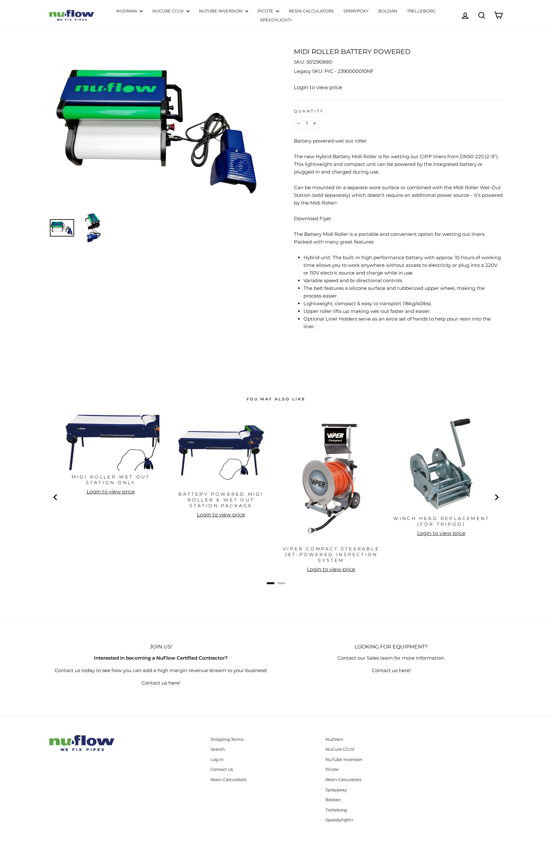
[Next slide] (496, 497)
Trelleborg (421, 10)
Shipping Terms (227, 739)
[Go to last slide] (55, 497)
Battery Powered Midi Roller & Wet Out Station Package (221, 499)
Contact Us (222, 769)
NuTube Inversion (221, 10)
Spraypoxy (356, 10)
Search (218, 749)
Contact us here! (161, 683)
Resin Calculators (311, 10)
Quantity (309, 111)
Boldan (387, 10)
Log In (217, 759)
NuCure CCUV (168, 10)
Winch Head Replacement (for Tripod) (441, 521)
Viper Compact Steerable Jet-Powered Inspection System (331, 554)
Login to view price (318, 87)
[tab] (270, 583)
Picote (266, 10)
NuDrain (127, 10)
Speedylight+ (276, 19)
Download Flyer (312, 218)
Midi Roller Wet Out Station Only (111, 479)
